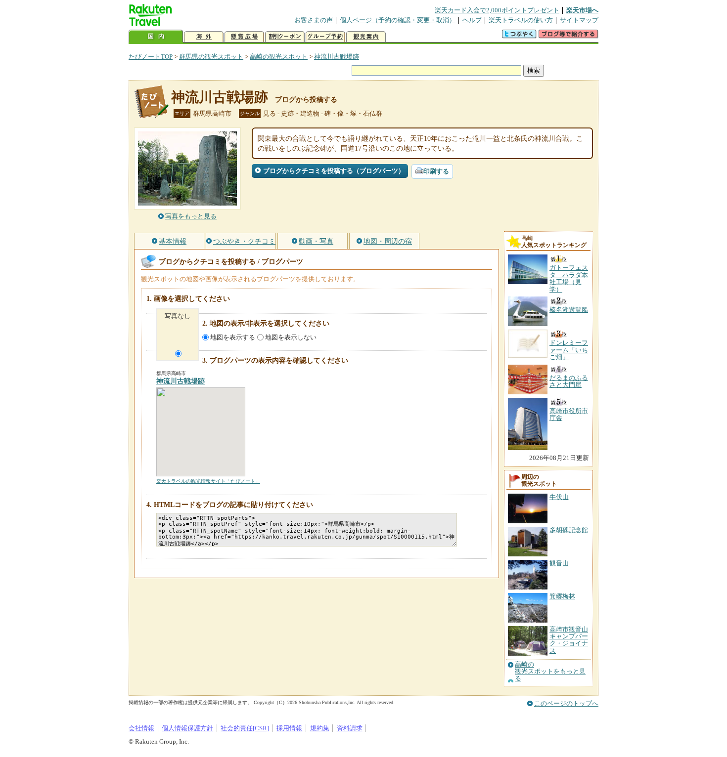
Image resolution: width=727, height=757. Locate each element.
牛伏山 (559, 497)
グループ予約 (325, 37)
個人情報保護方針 (187, 728)
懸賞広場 (244, 37)
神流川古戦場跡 (336, 56)
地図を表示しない (291, 337)
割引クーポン (285, 37)
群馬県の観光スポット (211, 56)
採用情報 (289, 728)
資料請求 (350, 728)
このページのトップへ (566, 703)
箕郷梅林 (562, 596)
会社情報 (141, 728)
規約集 (319, 728)
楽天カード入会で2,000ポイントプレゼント (497, 10)
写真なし (177, 316)
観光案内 (366, 37)
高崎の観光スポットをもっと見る (550, 671)
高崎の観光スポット (279, 56)
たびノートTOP (151, 56)
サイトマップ (579, 20)
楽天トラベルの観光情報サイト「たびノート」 (208, 481)
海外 (204, 37)
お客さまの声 (313, 20)
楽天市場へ (582, 10)
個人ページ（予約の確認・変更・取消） (397, 20)
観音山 (559, 563)
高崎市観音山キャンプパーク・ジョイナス (568, 640)
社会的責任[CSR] (245, 728)
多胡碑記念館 (568, 530)
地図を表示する (232, 337)
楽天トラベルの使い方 (521, 20)
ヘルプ (472, 20)
